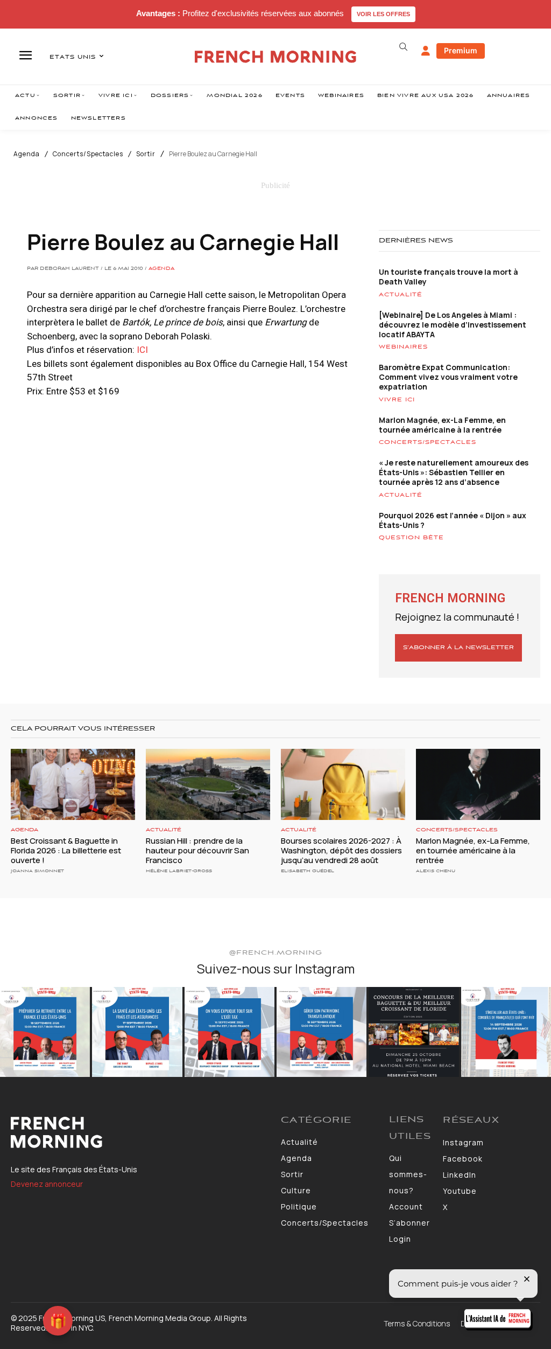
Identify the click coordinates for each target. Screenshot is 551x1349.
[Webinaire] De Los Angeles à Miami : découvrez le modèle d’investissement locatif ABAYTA (452, 324)
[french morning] (275, 57)
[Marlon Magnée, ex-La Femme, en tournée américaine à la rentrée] (478, 784)
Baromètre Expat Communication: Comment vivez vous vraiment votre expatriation (448, 377)
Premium (460, 50)
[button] (403, 47)
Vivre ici (397, 400)
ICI (142, 349)
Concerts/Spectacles (88, 154)
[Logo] (140, 1132)
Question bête (411, 537)
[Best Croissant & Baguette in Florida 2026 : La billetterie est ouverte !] (73, 784)
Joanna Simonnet (37, 870)
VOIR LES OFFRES (383, 14)
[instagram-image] (45, 1032)
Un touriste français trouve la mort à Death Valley (448, 277)
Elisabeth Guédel (307, 870)
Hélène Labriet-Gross (179, 870)
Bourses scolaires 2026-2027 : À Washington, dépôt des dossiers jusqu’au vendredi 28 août (341, 850)
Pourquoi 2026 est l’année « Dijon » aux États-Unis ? (452, 520)
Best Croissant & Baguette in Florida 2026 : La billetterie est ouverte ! (66, 850)
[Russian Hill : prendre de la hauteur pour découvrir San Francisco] (208, 784)
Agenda (26, 154)
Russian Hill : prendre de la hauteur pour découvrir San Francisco (197, 850)
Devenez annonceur (47, 1184)
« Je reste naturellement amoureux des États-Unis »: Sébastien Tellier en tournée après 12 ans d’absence (453, 472)
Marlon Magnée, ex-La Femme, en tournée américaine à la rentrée (442, 425)
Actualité (400, 294)
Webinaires (403, 347)
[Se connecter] (425, 51)
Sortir (146, 154)
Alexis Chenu (435, 870)
